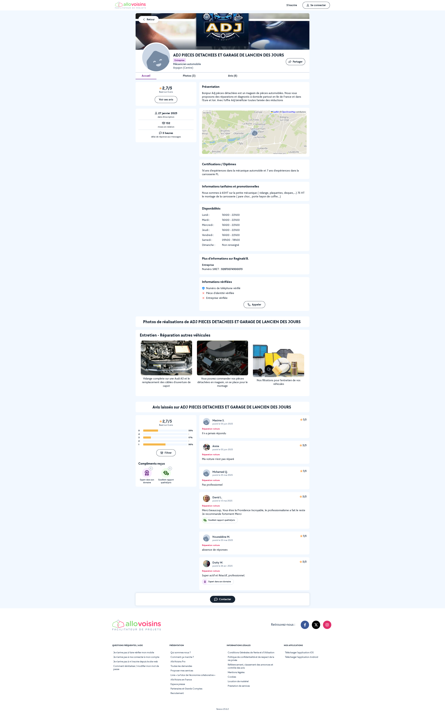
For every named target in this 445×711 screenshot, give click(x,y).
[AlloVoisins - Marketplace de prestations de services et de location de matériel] (130, 7)
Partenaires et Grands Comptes (186, 688)
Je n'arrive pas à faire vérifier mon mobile (133, 652)
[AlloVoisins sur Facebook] (305, 625)
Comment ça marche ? (182, 657)
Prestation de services (239, 685)
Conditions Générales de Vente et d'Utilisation (251, 652)
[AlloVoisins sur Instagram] (327, 625)
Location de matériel (238, 681)
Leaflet (276, 112)
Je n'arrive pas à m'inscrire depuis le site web (135, 661)
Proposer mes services (182, 670)
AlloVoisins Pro (178, 661)
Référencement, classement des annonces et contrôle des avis (250, 666)
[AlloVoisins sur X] (316, 625)
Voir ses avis (166, 99)
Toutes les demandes (181, 666)
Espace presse (178, 684)
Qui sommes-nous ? (181, 652)
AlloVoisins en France (181, 679)
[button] (254, 132)
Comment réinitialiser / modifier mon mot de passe (136, 667)
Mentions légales (236, 672)
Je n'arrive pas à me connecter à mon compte (136, 657)
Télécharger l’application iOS (299, 652)
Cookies (232, 676)
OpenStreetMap (288, 112)
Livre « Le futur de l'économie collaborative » (193, 675)
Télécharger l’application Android (301, 657)
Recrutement (177, 693)
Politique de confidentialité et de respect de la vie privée (251, 658)
